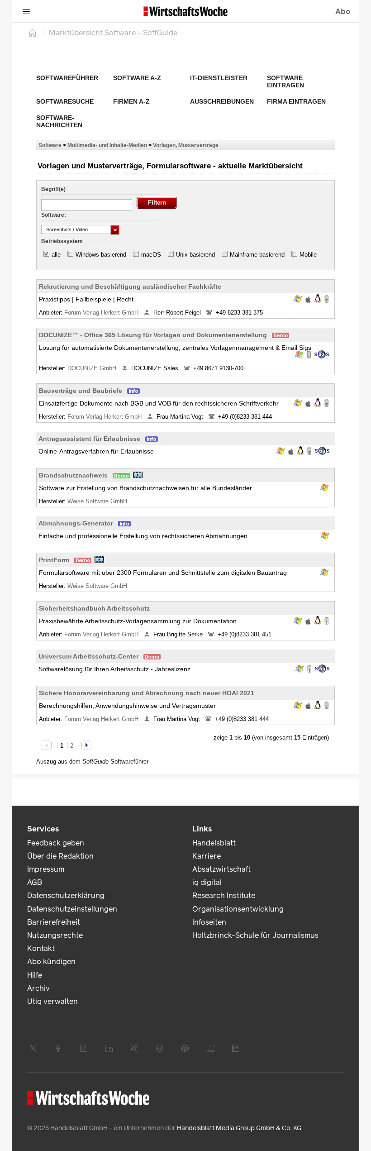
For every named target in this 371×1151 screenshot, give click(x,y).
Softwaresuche (65, 101)
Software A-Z (137, 77)
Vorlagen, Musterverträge (186, 145)
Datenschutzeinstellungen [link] (72, 909)
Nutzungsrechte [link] (55, 935)
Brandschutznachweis (73, 475)
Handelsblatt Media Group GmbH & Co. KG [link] (239, 1128)
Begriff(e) (53, 189)
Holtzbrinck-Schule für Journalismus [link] (255, 935)
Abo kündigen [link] (51, 961)
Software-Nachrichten (59, 121)
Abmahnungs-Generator (75, 523)
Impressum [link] (45, 869)
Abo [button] (342, 11)
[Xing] (134, 1048)
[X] (33, 1048)
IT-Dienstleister (218, 77)
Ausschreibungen (222, 101)
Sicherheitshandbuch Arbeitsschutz (94, 608)
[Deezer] (210, 1048)
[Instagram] (83, 1048)
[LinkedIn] (109, 1048)
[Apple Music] (185, 1048)
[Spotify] (159, 1048)
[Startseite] (32, 32)
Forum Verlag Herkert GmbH (102, 312)
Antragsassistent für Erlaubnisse (89, 438)
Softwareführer (67, 77)
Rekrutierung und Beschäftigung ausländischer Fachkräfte (130, 286)
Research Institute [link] (223, 895)
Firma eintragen (296, 101)
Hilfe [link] (34, 975)
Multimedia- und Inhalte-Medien (107, 145)
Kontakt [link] (41, 948)
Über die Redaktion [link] (60, 856)
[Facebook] (58, 1048)
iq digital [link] (207, 882)
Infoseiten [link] (209, 922)
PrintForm (54, 560)
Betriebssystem (62, 241)
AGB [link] (34, 882)
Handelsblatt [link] (214, 843)
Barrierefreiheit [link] (53, 922)
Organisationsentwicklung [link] (238, 909)
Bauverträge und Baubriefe (80, 390)
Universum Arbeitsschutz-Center (88, 656)
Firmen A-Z (131, 101)
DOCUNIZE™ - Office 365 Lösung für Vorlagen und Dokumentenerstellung (153, 335)
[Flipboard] (235, 1048)
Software (50, 145)
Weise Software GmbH (98, 501)
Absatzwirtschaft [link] (221, 869)
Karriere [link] (206, 856)
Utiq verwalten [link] (52, 1001)
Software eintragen (285, 81)
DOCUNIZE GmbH (92, 368)
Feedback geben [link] (55, 843)
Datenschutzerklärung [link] (66, 895)
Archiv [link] (38, 988)
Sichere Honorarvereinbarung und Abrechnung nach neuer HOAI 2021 (146, 693)
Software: (53, 215)
